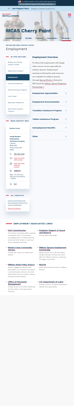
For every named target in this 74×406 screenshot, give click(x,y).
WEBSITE (17, 171)
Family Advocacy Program (17, 90)
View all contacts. (14, 208)
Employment (13, 77)
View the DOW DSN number (19, 159)
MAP (15, 184)
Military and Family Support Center (15, 63)
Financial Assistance (15, 83)
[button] (37, 4)
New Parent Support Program (15, 110)
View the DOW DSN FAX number (19, 165)
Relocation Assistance (16, 102)
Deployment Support (15, 71)
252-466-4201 (19, 154)
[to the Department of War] (19, 1)
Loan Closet (12, 96)
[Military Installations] (10, 16)
